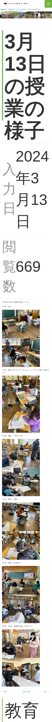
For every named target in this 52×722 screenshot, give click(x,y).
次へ (46, 691)
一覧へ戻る (26, 692)
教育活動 (11, 9)
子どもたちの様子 (21, 9)
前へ (6, 691)
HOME (5, 9)
